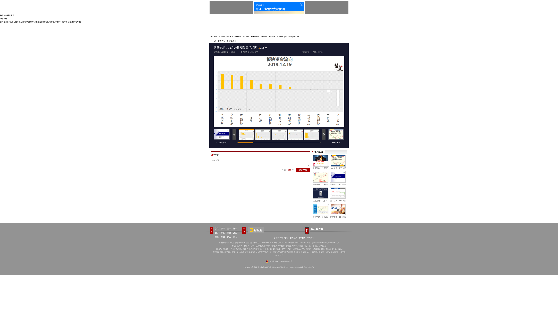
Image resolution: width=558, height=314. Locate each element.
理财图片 (264, 36)
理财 (51, 22)
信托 (47, 22)
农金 (79, 22)
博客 (75, 22)
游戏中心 (296, 36)
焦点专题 (288, 36)
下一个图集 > (336, 143)
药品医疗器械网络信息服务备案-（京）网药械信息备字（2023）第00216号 (310, 252)
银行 (32, 22)
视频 (71, 22)
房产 (64, 22)
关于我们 (301, 238)
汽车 (60, 22)
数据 (39, 22)
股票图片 (222, 36)
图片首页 (221, 41)
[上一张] (246, 85)
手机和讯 (10, 15)
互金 (229, 237)
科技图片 (237, 36)
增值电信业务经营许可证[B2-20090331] (265, 249)
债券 (17, 22)
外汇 (13, 22)
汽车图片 (229, 36)
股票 (5, 22)
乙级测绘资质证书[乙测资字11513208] (328, 249)
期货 (24, 22)
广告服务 (310, 238)
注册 (5, 19)
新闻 (1, 22)
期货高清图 (231, 41)
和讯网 (213, 41)
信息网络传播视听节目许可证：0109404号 (228, 252)
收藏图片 (280, 36)
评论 (9, 22)
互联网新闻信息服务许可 (240, 249)
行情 (43, 22)
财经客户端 (317, 229)
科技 (67, 22)
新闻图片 (213, 36)
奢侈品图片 (255, 36)
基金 (20, 22)
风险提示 (322, 246)
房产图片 (246, 36)
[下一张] (311, 85)
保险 (35, 22)
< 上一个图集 (222, 143)
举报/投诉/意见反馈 (281, 238)
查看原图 (305, 52)
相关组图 (318, 152)
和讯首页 (3, 15)
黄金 (28, 22)
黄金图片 (272, 36)
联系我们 (293, 238)
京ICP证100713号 (222, 249)
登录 (1, 19)
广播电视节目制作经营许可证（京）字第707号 (263, 252)
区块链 (55, 22)
